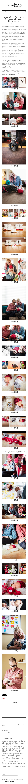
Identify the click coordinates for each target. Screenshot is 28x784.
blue (3, 745)
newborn (19, 758)
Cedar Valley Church (7, 746)
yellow (23, 766)
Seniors (5, 763)
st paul (15, 763)
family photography (13, 749)
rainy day (12, 760)
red (16, 760)
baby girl (17, 741)
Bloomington (19, 743)
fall (17, 748)
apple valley (5, 741)
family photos (18, 750)
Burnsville (8, 745)
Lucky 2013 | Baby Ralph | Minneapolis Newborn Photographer (14, 19)
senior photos (13, 762)
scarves (19, 760)
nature (13, 758)
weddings (18, 766)
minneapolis (10, 755)
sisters (11, 763)
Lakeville (5, 753)
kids (18, 752)
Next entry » (23, 712)
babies (11, 741)
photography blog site (9, 781)
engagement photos (10, 748)
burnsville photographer (18, 745)
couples (20, 746)
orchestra (7, 760)
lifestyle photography (14, 753)
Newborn (14, 23)
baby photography (14, 742)
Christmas (15, 746)
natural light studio (6, 758)
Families (9, 23)
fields (4, 752)
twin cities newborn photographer (10, 765)
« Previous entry (5, 712)
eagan (3, 748)
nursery (3, 760)
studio (20, 763)
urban (12, 766)
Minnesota (20, 757)
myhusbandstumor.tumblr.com (8, 74)
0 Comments (21, 23)
